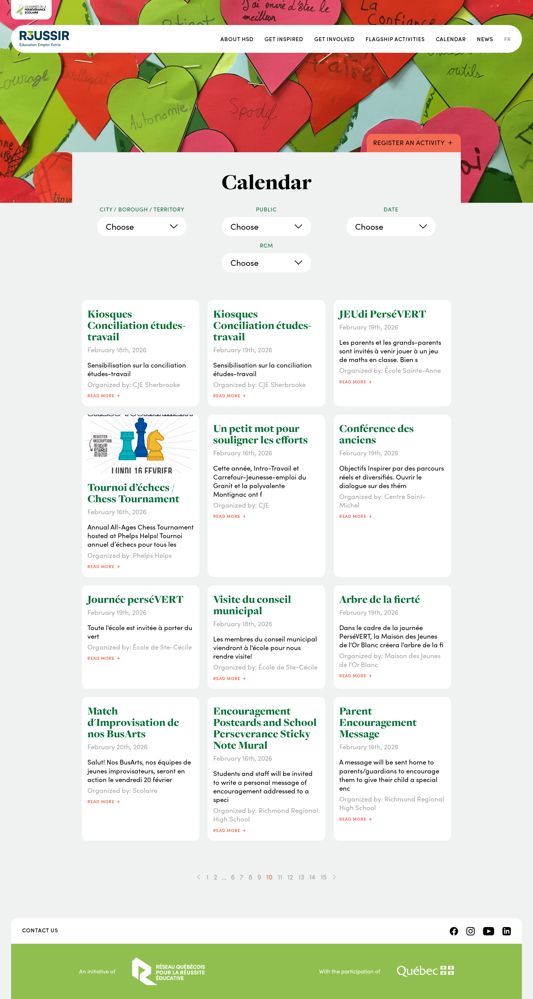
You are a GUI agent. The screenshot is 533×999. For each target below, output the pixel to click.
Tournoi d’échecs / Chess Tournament (133, 493)
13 (301, 876)
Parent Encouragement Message (378, 722)
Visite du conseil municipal (252, 605)
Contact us (40, 930)
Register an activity (413, 142)
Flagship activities (395, 39)
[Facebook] (454, 930)
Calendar (451, 39)
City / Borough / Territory (142, 209)
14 (312, 876)
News (485, 39)
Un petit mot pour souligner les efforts (260, 434)
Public (266, 209)
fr (507, 39)
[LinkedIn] (506, 930)
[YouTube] (488, 930)
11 (280, 876)
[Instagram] (470, 930)
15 (324, 876)
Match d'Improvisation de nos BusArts (133, 722)
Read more (104, 395)
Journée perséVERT (135, 599)
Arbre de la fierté (379, 599)
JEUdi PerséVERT (382, 314)
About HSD (236, 39)
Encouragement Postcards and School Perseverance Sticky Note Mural (265, 728)
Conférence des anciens (376, 434)
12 (290, 876)
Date (391, 209)
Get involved (334, 39)
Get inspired (284, 39)
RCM (266, 245)
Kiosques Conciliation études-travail (136, 325)
